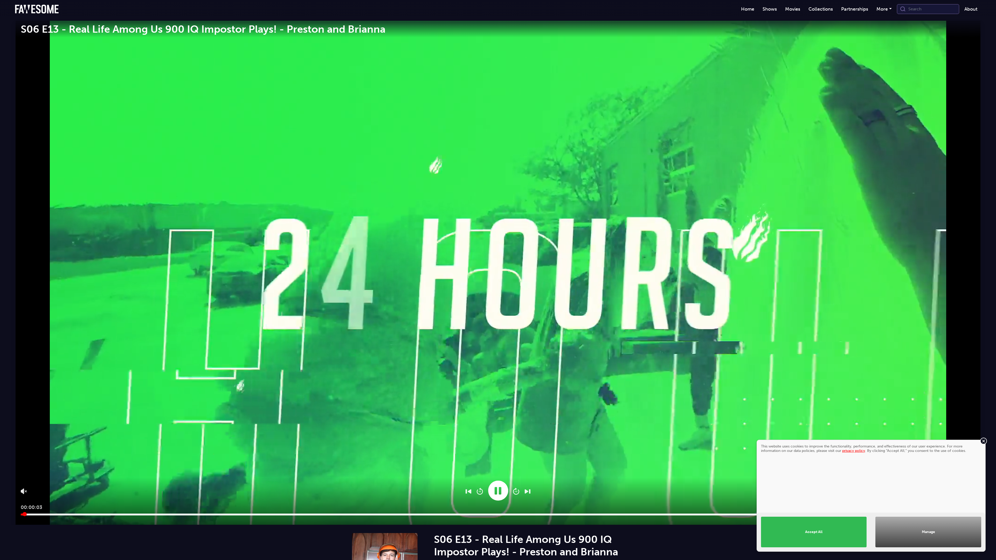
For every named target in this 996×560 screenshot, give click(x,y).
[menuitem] (747, 9)
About (970, 9)
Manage (928, 531)
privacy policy (853, 450)
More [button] (882, 9)
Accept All (813, 531)
